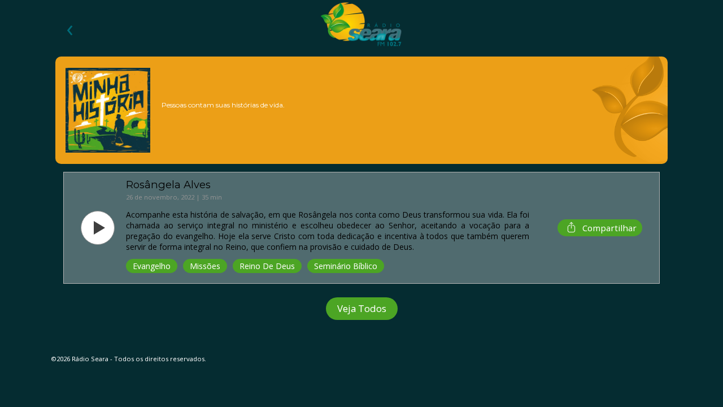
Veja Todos (361, 308)
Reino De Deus (267, 266)
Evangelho (152, 266)
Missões (205, 266)
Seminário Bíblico (345, 266)
